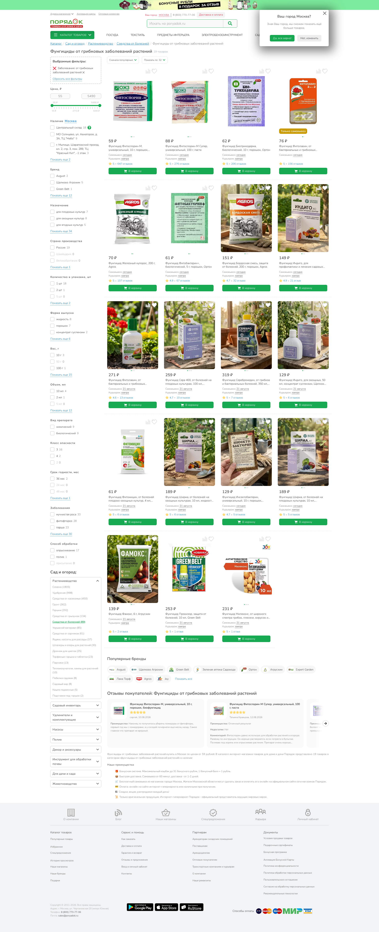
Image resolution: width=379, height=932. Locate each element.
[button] (72, 35)
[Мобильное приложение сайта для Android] (140, 907)
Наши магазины (59, 866)
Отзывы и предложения (134, 859)
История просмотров (61, 860)
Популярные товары (61, 839)
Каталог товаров (61, 832)
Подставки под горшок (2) (68, 696)
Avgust (121, 669)
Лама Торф (124, 679)
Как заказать (128, 839)
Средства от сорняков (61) (68, 633)
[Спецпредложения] (213, 813)
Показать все (183, 679)
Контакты (126, 873)
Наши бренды (58, 873)
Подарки (55, 880)
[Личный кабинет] (308, 812)
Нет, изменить (309, 38)
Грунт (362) (59, 604)
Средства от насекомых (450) (70, 598)
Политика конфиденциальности (281, 865)
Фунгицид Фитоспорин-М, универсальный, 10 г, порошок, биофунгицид (161, 706)
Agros (148, 679)
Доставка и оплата (211, 15)
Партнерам (199, 832)
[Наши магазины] (166, 812)
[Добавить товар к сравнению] (147, 71)
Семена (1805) (61, 587)
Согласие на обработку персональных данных (289, 886)
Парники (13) (60, 663)
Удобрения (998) (63, 593)
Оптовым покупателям (204, 859)
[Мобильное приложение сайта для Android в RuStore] (191, 907)
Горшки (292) (60, 610)
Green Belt (182, 669)
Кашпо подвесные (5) (65, 690)
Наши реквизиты (201, 880)
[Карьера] (260, 811)
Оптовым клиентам (109, 13)
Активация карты (86, 13)
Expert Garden (304, 669)
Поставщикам (199, 846)
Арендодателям (201, 852)
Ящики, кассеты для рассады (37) (72, 639)
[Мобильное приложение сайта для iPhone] (166, 907)
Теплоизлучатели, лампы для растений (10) (75, 670)
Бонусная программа (275, 852)
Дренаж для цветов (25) (67, 651)
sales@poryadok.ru (68, 915)
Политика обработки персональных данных (288, 872)
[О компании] (71, 813)
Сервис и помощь (132, 832)
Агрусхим (276, 669)
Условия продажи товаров (278, 838)
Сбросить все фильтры (67, 79)
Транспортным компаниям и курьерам (213, 866)
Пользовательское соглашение (280, 879)
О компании (199, 873)
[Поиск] (230, 23)
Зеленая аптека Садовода (219, 669)
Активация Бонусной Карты (279, 859)
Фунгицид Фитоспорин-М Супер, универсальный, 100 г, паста (265, 706)
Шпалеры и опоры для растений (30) (74, 645)
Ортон (253, 669)
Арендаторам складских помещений (212, 839)
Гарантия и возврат (131, 852)
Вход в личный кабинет (134, 866)
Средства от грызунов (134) (69, 616)
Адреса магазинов (60, 13)
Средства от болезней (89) (69, 622)
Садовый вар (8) (62, 684)
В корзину (135, 171)
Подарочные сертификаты (278, 845)
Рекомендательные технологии (281, 893)
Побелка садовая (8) (65, 678)
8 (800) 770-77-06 (184, 15)
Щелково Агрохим (151, 669)
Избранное (56, 846)
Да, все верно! (282, 38)
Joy (167, 679)
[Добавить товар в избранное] (154, 71)
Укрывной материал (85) (67, 628)
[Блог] (118, 813)
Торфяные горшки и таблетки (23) (73, 657)
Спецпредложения (60, 852)
